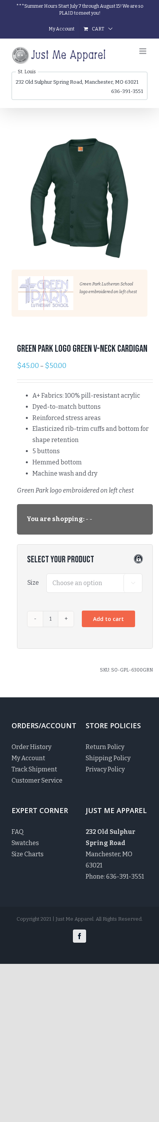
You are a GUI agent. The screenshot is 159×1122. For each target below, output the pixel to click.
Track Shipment (34, 769)
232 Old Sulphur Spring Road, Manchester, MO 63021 (77, 82)
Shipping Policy (108, 758)
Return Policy (105, 747)
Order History (31, 747)
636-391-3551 (127, 91)
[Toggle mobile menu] (143, 51)
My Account (28, 758)
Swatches (25, 843)
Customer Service (37, 780)
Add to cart (108, 619)
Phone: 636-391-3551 (115, 876)
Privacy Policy (105, 769)
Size (33, 582)
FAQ (18, 831)
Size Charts (28, 854)
